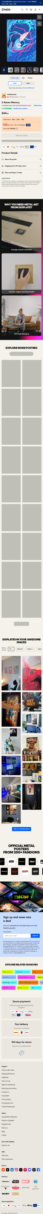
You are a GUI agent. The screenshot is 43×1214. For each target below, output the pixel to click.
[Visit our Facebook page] (38, 1169)
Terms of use (6, 1081)
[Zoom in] (39, 23)
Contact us (5, 1092)
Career (4, 1135)
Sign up (35, 936)
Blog (3, 1131)
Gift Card (5, 1155)
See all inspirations (21, 829)
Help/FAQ (5, 1077)
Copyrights (5, 1096)
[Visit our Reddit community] (3, 1169)
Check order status (8, 1070)
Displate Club (6, 1124)
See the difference (28, 88)
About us (5, 1128)
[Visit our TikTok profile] (7, 1169)
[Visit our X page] (20, 1169)
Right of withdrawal (8, 1085)
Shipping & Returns (8, 1074)
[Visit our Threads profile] (34, 1169)
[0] (27, 9)
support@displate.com (19, 953)
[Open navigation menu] (39, 9)
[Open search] (22, 10)
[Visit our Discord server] (29, 1169)
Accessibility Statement (9, 1117)
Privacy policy (28, 943)
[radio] (14, 78)
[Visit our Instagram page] (16, 1169)
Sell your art (6, 1145)
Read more (37, 105)
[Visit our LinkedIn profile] (12, 1169)
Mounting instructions (9, 1088)
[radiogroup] (21, 78)
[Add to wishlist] (39, 17)
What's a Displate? (8, 1120)
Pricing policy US (7, 1103)
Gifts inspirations (7, 1159)
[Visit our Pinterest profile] (25, 1169)
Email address (7, 932)
